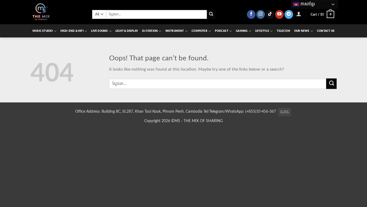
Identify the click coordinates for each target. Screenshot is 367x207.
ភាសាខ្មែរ (307, 4)
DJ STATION (150, 31)
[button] (299, 14)
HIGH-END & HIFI (72, 31)
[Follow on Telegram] (289, 14)
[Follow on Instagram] (260, 14)
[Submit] (211, 14)
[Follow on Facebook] (251, 14)
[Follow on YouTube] (279, 14)
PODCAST (221, 31)
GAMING (241, 31)
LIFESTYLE (262, 31)
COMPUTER (199, 31)
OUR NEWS (302, 31)
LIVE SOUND (99, 31)
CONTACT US (325, 31)
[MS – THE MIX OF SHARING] (57, 12)
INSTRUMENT (174, 31)
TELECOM (283, 31)
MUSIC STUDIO (43, 31)
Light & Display (127, 31)
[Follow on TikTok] (270, 14)
